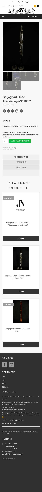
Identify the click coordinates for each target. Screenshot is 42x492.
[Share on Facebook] (21, 111)
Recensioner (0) (21, 162)
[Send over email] (13, 111)
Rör (3, 380)
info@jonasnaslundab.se (18, 6)
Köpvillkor (11, 458)
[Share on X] (4, 111)
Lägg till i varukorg (20, 141)
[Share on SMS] (17, 111)
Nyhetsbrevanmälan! (9, 423)
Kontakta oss (21, 167)
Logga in (27, 2)
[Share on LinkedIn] (8, 111)
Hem (3, 377)
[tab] (21, 157)
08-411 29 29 (6, 6)
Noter (4, 383)
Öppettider (21, 2)
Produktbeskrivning (21, 157)
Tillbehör (5, 387)
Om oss (14, 2)
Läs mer (21, 238)
